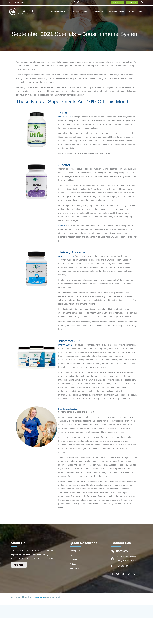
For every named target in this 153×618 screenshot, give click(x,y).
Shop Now (132, 2)
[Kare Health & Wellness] (21, 11)
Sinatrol (61, 226)
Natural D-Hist (64, 117)
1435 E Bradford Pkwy (126, 557)
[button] (142, 2)
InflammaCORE (65, 345)
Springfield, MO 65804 (126, 560)
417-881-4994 (122, 551)
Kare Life (73, 560)
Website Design (39, 597)
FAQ (71, 555)
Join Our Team (76, 568)
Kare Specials (75, 551)
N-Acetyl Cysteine (66, 256)
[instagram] (78, 2)
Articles (73, 564)
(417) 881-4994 (19, 3)
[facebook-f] (75, 2)
